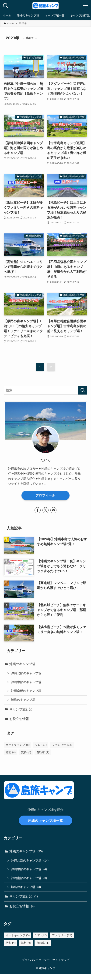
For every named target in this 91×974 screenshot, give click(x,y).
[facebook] (38, 510)
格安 (11, 752)
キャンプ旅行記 (20, 709)
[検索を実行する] (82, 390)
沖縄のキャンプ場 (22, 664)
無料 (26, 752)
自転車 (42, 752)
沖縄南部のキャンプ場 (26, 691)
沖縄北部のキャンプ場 (26, 673)
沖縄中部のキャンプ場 (26, 682)
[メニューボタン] (85, 5)
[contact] (53, 510)
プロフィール (45, 495)
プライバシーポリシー (36, 959)
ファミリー (62, 744)
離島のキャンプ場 (23, 699)
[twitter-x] (45, 510)
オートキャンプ (18, 744)
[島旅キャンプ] (45, 5)
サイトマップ (60, 959)
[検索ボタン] (5, 5)
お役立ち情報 (19, 719)
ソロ (41, 744)
